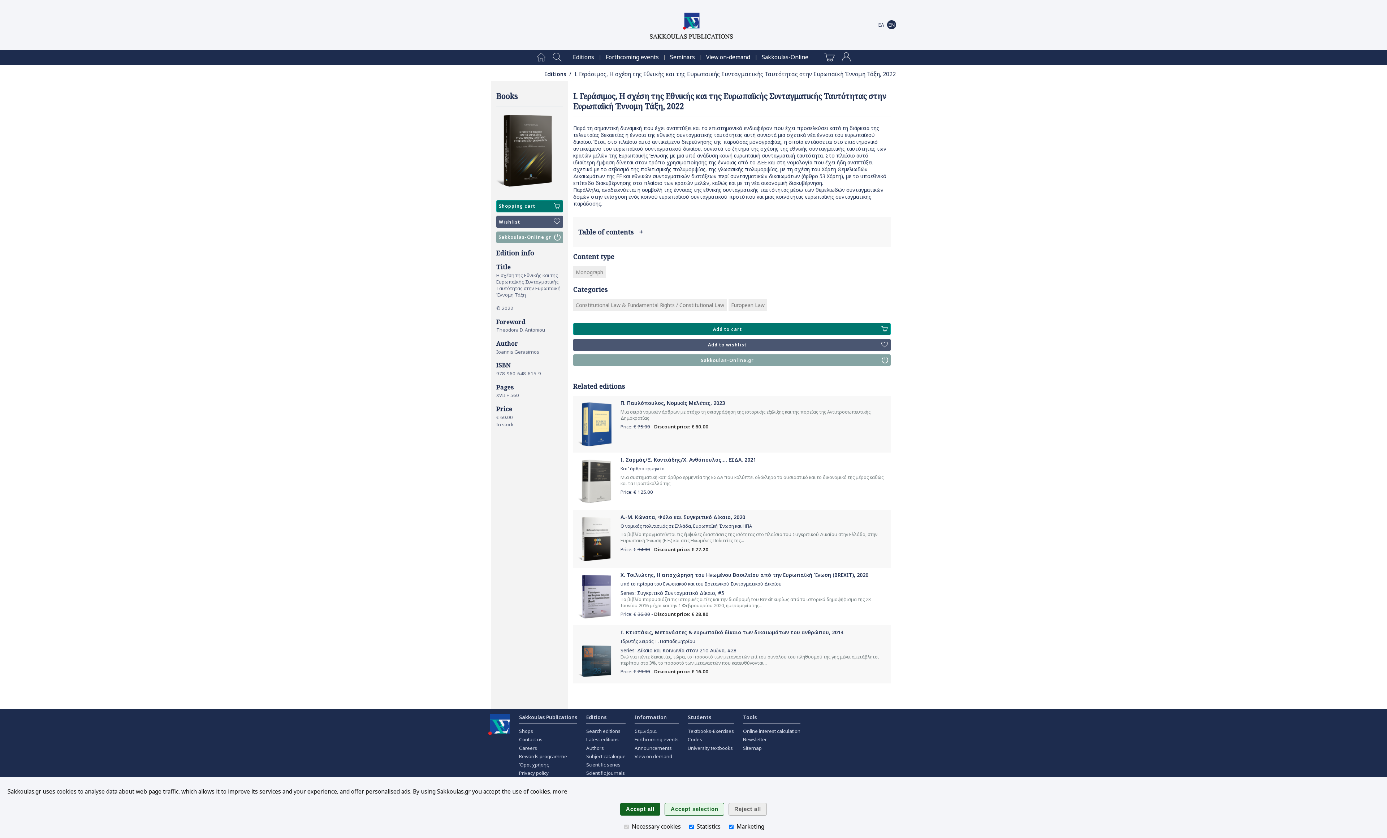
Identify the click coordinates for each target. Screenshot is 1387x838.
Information (651, 717)
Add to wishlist (727, 345)
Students (699, 717)
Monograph (589, 272)
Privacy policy (534, 773)
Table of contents (610, 232)
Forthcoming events (632, 57)
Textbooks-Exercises (711, 731)
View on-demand (728, 57)
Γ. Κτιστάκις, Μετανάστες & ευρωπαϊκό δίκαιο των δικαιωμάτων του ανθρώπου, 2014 (732, 632)
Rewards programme (543, 756)
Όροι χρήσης (534, 764)
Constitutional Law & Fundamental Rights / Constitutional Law (650, 305)
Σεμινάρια (646, 731)
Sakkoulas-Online (785, 57)
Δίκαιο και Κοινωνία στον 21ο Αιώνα (681, 650)
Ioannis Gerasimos (517, 352)
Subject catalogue (606, 756)
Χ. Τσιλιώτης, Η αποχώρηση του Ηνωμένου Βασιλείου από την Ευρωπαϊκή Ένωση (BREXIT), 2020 (744, 574)
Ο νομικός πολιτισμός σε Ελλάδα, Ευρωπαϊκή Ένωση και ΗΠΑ (686, 526)
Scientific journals (605, 773)
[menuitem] (541, 57)
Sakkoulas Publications (548, 717)
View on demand (653, 756)
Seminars (682, 57)
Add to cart (727, 329)
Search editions (603, 731)
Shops (526, 731)
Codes (695, 739)
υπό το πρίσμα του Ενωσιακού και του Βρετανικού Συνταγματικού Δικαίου (701, 584)
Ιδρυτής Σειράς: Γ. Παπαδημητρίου (658, 641)
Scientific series (603, 764)
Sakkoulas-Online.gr (525, 237)
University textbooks (710, 748)
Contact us (531, 739)
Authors (595, 748)
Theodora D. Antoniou (520, 330)
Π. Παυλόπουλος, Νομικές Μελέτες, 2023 (673, 402)
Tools (750, 717)
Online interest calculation (771, 731)
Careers (528, 748)
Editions (583, 57)
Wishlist (509, 222)
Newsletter (755, 739)
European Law (748, 305)
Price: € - (664, 426)
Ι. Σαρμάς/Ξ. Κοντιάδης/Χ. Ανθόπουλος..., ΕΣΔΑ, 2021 (688, 459)
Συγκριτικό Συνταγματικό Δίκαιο (676, 592)
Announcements (653, 748)
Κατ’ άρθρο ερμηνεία (643, 469)
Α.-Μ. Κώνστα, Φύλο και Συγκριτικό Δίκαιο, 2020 (683, 517)
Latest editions (602, 739)
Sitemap (752, 748)
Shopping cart (517, 206)
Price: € (637, 492)
